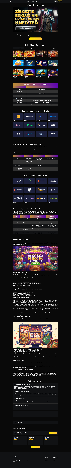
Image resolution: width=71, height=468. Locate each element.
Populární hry (17, 48)
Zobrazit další (35, 447)
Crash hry (40, 48)
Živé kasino (29, 48)
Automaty (52, 48)
